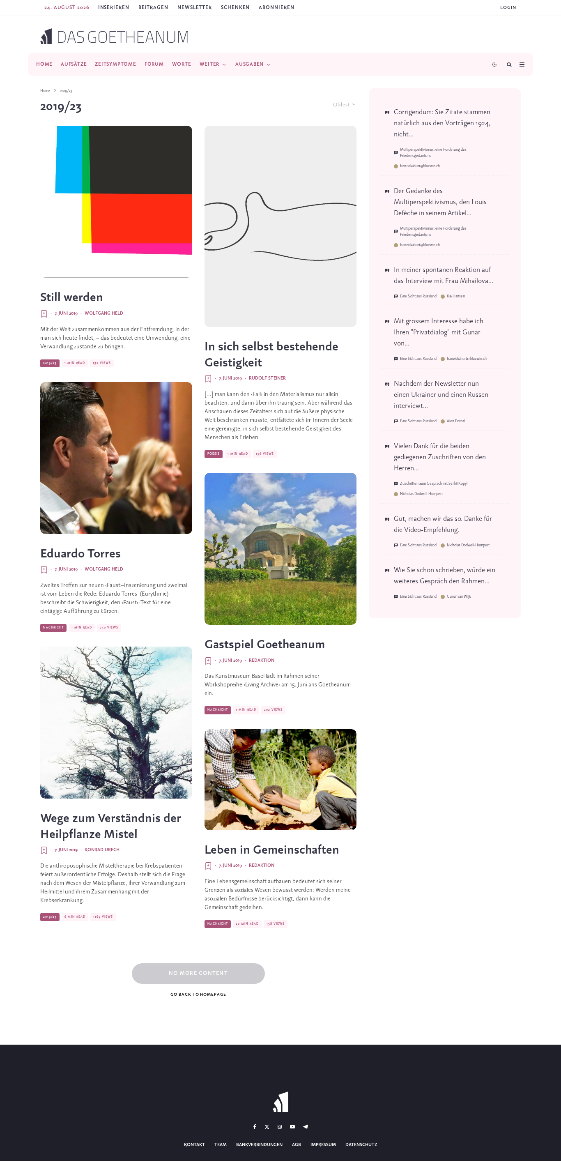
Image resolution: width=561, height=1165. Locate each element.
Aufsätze (74, 64)
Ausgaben (249, 64)
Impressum (323, 1144)
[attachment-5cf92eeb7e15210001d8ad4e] (280, 226)
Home (44, 64)
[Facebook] (254, 1126)
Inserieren (113, 7)
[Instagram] (280, 1126)
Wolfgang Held (104, 313)
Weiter (210, 64)
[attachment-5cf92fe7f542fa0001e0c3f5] (116, 202)
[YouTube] (292, 1126)
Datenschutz (361, 1144)
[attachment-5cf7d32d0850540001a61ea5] (280, 780)
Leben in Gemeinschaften (272, 850)
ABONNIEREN (276, 7)
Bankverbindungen (259, 1144)
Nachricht (53, 627)
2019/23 (50, 363)
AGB (296, 1144)
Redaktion (261, 660)
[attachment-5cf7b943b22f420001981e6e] (116, 458)
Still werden (71, 297)
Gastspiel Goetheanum (265, 645)
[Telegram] (305, 1126)
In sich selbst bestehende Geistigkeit (271, 355)
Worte (181, 64)
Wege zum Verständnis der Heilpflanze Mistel (110, 826)
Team (220, 1144)
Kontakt (194, 1144)
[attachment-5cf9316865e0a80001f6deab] (116, 723)
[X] (267, 1126)
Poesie (213, 454)
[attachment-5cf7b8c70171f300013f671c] (280, 549)
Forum (154, 64)
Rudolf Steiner (267, 378)
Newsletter (194, 7)
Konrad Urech (102, 849)
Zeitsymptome (115, 64)
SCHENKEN (235, 7)
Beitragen (153, 7)
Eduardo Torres (80, 554)
